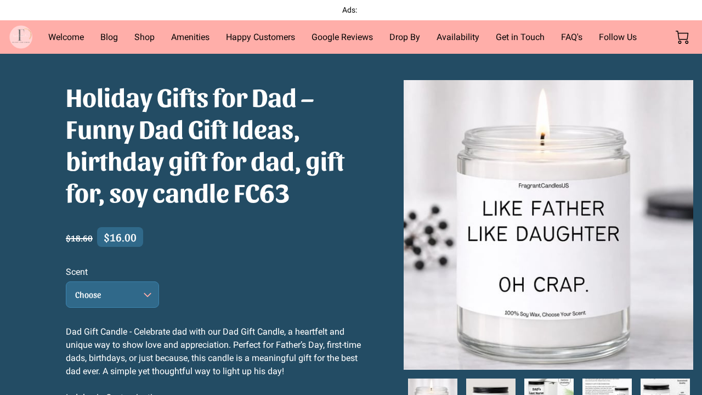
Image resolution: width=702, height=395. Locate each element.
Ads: (350, 9)
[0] (682, 37)
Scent (77, 272)
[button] (112, 294)
